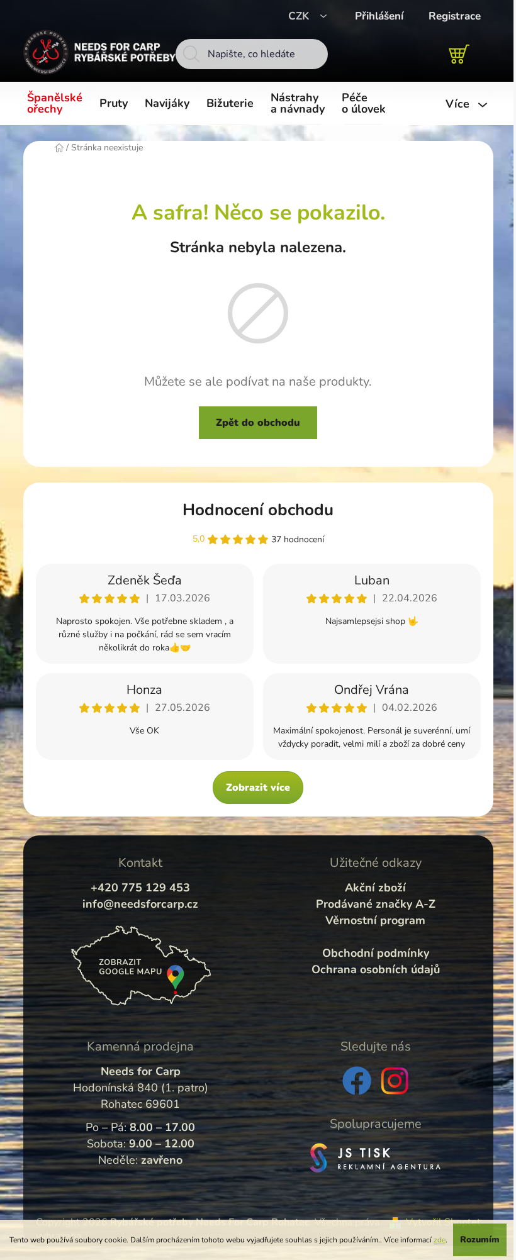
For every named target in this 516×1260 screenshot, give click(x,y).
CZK (300, 16)
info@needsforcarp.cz (140, 904)
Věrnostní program (375, 920)
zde (440, 1240)
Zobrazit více (258, 787)
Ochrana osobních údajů (375, 969)
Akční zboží (375, 887)
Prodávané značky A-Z (375, 904)
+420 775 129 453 (140, 887)
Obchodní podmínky (375, 953)
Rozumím (480, 1240)
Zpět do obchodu (258, 423)
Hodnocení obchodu (258, 510)
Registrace (455, 16)
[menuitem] (57, 103)
